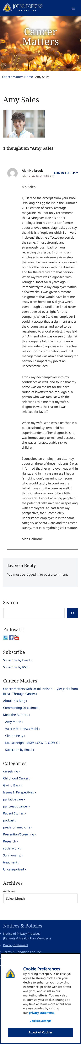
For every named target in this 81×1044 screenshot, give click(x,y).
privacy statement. (42, 1013)
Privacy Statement (15, 945)
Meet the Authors (15, 715)
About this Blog (14, 701)
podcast (8, 820)
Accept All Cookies (40, 1032)
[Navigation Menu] (73, 8)
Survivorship (12, 855)
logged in (32, 574)
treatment (10, 862)
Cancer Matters (40, 36)
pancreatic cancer (15, 806)
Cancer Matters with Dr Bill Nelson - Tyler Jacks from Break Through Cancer (40, 691)
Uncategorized (13, 869)
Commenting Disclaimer (20, 708)
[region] (40, 998)
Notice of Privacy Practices (21, 934)
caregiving (10, 771)
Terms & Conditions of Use (22, 952)
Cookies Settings (40, 1021)
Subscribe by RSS (15, 667)
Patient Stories (13, 813)
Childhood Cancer (15, 778)
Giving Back (11, 785)
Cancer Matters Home (17, 77)
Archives (9, 891)
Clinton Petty (14, 736)
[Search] (72, 613)
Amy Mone (13, 722)
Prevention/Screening (18, 834)
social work (11, 848)
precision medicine (16, 827)
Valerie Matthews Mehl (21, 729)
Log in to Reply (66, 173)
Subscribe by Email (16, 660)
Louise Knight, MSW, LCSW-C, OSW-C (31, 743)
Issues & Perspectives (18, 792)
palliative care (13, 799)
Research (9, 841)
